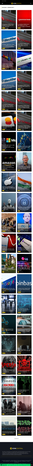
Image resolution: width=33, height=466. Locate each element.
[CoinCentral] (16, 3)
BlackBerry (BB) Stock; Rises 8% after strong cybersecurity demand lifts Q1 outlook (8, 86)
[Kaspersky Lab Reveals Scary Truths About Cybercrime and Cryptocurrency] (8, 365)
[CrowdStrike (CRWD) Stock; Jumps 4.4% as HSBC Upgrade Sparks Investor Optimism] (24, 121)
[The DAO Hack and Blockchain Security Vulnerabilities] (24, 405)
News (3, 393)
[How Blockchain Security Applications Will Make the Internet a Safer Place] (24, 304)
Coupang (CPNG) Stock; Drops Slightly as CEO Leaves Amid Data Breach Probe (24, 147)
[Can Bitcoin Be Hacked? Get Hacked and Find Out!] (24, 365)
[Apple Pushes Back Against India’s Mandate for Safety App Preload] (8, 182)
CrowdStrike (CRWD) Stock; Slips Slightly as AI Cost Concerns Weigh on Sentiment (24, 25)
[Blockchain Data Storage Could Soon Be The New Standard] (8, 426)
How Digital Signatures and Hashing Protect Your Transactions (23, 391)
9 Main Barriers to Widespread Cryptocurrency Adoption (8, 310)
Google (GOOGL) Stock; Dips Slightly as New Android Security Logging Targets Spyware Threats (8, 65)
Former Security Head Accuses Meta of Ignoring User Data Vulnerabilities (24, 228)
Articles (4, 312)
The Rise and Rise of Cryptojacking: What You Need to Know (24, 350)
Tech (19, 170)
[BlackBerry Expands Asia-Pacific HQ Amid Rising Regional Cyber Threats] (8, 263)
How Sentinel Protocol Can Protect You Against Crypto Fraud (7, 330)
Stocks (4, 48)
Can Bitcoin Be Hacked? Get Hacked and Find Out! (23, 371)
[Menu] (2, 3)
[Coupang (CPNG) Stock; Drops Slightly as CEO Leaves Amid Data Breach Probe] (24, 141)
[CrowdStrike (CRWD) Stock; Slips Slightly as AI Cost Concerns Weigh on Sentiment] (24, 19)
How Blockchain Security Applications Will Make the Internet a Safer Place (23, 309)
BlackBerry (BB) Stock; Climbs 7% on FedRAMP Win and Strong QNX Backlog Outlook (8, 45)
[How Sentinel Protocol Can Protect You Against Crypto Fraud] (8, 324)
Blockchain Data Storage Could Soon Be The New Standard (8, 432)
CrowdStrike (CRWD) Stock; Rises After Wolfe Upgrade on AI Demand (24, 86)
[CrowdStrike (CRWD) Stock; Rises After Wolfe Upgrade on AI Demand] (24, 80)
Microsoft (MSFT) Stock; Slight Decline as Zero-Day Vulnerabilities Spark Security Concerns (8, 147)
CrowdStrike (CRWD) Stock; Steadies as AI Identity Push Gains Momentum (8, 25)
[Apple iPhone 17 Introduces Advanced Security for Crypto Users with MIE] (8, 222)
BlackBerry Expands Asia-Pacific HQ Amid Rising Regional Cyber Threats (8, 269)
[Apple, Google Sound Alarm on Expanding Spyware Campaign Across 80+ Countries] (24, 161)
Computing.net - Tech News (25, 461)
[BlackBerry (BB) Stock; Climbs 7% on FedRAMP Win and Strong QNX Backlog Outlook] (8, 40)
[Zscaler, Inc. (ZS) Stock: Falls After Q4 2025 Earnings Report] (8, 243)
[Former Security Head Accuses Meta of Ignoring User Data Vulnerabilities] (24, 222)
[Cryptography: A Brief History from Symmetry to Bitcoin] (24, 426)
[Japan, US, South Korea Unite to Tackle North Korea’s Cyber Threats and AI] (8, 202)
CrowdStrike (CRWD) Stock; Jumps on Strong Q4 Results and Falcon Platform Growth (23, 106)
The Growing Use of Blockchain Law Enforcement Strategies (24, 331)
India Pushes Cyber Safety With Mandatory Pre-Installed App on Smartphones (24, 188)
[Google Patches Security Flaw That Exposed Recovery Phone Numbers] (8, 283)
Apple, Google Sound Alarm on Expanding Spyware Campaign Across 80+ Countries (24, 167)
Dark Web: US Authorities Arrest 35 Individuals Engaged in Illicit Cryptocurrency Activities (8, 411)
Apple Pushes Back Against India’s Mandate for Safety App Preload (8, 188)
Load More (16, 438)
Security (4, 231)
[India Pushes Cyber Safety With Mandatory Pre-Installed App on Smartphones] (24, 182)
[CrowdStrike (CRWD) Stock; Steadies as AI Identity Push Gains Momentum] (8, 19)
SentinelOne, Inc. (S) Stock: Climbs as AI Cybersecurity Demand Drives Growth (23, 248)
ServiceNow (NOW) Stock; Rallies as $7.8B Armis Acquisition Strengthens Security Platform (23, 65)
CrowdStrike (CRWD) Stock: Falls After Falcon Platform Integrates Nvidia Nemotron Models (8, 106)
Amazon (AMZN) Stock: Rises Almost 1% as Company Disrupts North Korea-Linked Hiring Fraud (8, 167)
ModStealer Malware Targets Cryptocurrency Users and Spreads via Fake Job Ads (24, 208)
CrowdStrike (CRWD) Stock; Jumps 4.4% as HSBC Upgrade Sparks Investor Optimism (24, 127)
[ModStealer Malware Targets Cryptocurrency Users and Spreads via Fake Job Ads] (24, 202)
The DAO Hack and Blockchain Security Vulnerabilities (24, 412)
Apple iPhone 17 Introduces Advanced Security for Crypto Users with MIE (8, 228)
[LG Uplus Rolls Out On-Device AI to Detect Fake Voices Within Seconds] (24, 263)
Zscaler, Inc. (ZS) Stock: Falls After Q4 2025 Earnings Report (8, 249)
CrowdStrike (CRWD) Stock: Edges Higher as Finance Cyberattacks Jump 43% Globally (23, 45)
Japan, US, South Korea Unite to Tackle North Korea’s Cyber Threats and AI (8, 208)
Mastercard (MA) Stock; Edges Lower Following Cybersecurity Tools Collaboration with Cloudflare (8, 126)
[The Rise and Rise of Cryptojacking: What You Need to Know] (24, 344)
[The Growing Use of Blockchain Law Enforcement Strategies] (24, 324)
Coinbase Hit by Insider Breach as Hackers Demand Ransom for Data (24, 289)
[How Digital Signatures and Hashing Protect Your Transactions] (24, 385)
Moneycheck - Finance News (10, 461)
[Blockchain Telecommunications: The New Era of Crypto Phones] (8, 344)
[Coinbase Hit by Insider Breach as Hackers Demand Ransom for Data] (24, 283)
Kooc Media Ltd (14, 460)
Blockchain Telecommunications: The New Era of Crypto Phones (8, 350)
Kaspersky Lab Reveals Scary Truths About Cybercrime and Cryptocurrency (8, 370)
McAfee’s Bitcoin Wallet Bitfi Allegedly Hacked (8, 392)
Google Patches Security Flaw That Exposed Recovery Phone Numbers (8, 289)
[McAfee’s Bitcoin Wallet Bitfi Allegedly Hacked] (8, 385)
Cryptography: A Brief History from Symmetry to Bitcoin (24, 432)
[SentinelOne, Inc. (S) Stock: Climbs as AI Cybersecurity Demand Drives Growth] (24, 243)
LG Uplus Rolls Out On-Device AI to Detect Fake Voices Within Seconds (24, 269)
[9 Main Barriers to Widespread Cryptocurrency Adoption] (8, 304)
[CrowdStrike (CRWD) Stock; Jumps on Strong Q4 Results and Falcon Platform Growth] (24, 101)
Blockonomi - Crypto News (17, 461)
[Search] (30, 3)
